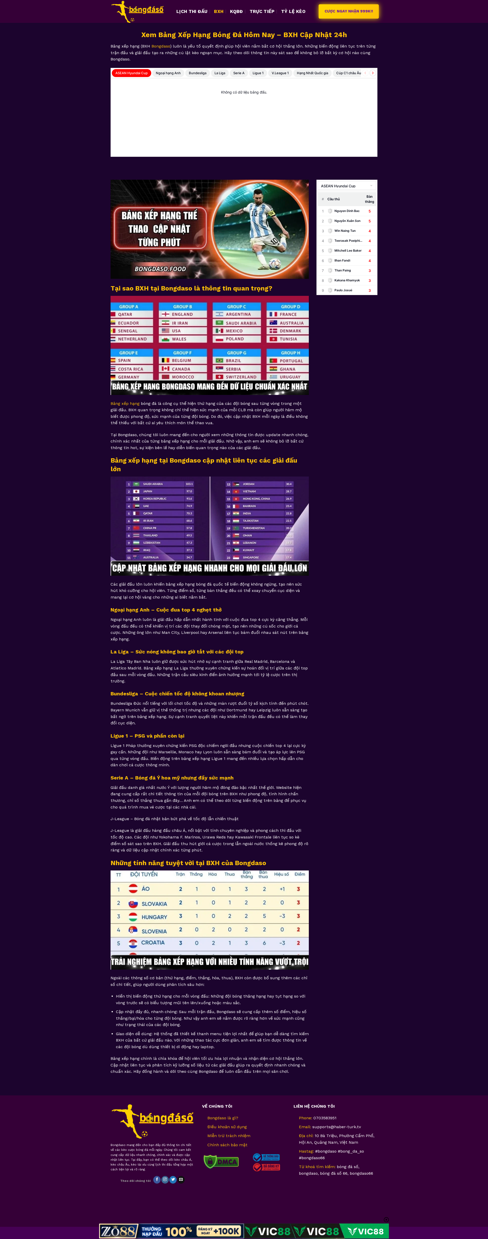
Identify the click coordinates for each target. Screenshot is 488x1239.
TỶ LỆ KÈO (293, 11)
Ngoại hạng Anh (168, 73)
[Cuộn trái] (365, 73)
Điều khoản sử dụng (227, 1126)
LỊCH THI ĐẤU (191, 11)
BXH (218, 11)
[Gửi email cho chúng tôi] (181, 1180)
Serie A (239, 73)
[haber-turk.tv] (140, 11)
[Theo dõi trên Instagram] (165, 1180)
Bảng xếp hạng (125, 403)
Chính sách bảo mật (227, 1144)
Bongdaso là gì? (222, 1117)
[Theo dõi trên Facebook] (157, 1180)
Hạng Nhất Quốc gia (312, 73)
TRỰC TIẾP (262, 11)
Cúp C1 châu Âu (348, 73)
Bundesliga (197, 73)
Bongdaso (160, 46)
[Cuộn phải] (373, 73)
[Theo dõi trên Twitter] (173, 1180)
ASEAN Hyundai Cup (131, 73)
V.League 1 (280, 73)
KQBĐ (236, 11)
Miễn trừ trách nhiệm (228, 1135)
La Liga (220, 73)
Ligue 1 (258, 73)
